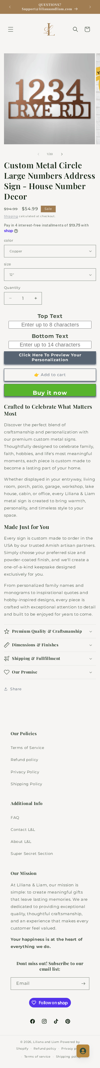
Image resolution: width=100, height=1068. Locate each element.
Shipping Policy (26, 784)
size (7, 264)
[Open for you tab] (83, 1051)
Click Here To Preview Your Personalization (50, 357)
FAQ (15, 817)
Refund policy (24, 759)
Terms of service (37, 1056)
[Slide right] (62, 154)
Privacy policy (72, 1048)
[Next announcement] (90, 7)
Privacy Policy (25, 772)
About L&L (21, 841)
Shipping (11, 216)
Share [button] (16, 689)
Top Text (50, 316)
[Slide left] (38, 154)
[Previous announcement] (10, 7)
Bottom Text (50, 336)
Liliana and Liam (46, 1042)
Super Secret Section (32, 853)
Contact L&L (23, 829)
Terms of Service (27, 747)
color (8, 240)
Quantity (12, 287)
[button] (11, 29)
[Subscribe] (83, 983)
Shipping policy (68, 1056)
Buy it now (50, 392)
